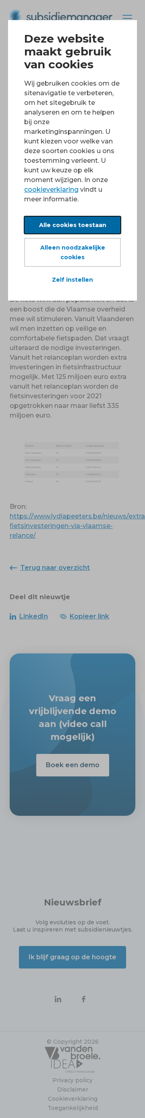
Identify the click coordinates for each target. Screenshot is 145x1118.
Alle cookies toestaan (72, 225)
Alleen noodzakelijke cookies (72, 252)
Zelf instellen (72, 279)
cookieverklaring (51, 189)
